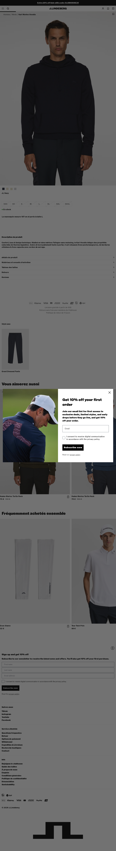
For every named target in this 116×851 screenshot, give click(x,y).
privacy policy (75, 455)
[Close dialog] (109, 392)
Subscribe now (73, 447)
